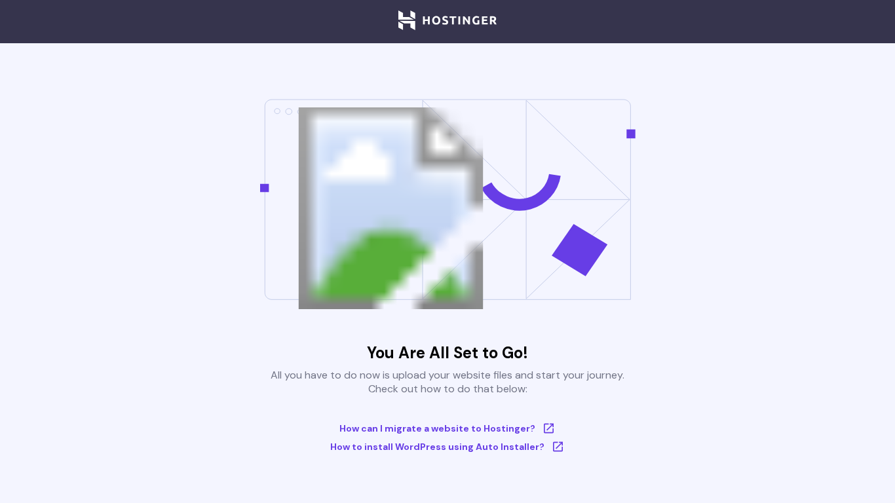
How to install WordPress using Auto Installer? (437, 447)
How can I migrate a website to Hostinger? (437, 428)
